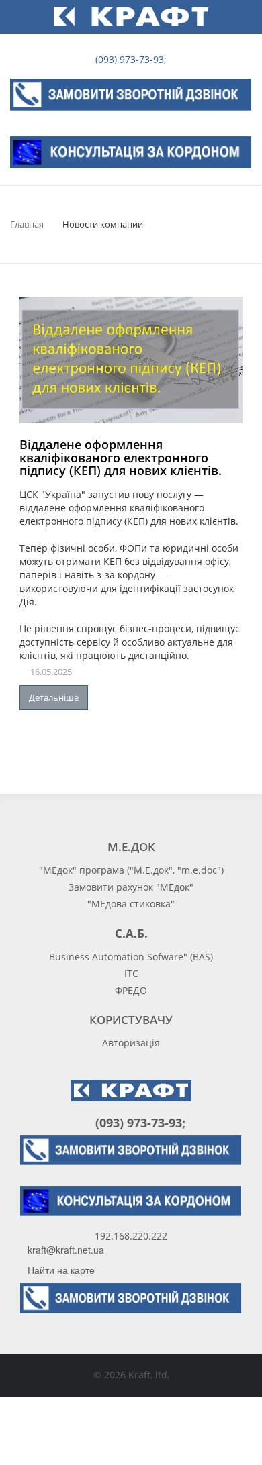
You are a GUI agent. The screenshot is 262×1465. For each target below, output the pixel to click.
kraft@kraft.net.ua (66, 1249)
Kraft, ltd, (148, 1374)
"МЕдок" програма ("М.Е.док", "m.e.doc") (131, 870)
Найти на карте (61, 1269)
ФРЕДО (131, 990)
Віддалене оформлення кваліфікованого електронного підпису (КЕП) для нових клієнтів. (120, 457)
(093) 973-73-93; (130, 59)
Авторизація (131, 1042)
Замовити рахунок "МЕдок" (131, 886)
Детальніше (54, 697)
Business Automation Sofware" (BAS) (131, 956)
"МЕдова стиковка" (131, 903)
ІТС (131, 973)
